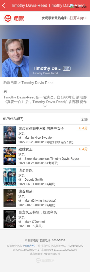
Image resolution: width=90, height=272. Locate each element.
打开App (77, 18)
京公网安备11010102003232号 (59, 249)
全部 (84, 119)
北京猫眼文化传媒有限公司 (45, 253)
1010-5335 (58, 240)
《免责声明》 (29, 245)
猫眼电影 (11, 83)
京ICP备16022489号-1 (26, 249)
